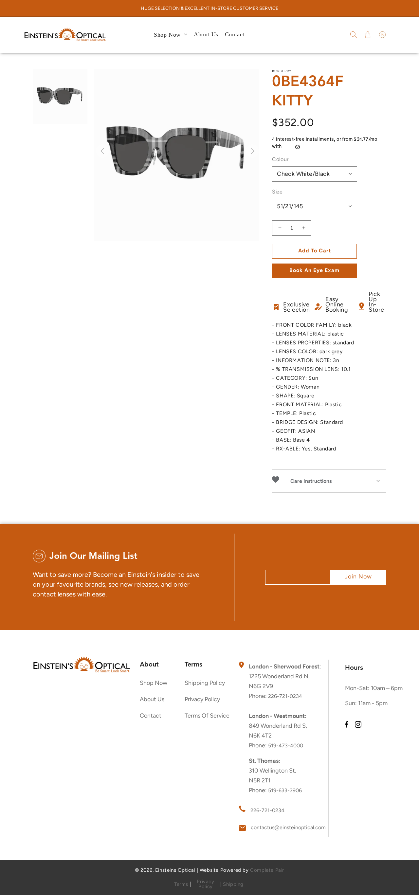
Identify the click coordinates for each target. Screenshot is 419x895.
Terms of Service (207, 716)
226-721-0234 (285, 696)
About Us (152, 699)
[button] (353, 34)
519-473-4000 (285, 745)
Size (277, 192)
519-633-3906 (285, 790)
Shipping (233, 884)
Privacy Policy (202, 699)
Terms (181, 884)
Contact (150, 716)
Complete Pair (267, 870)
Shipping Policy (205, 683)
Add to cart (314, 250)
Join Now (358, 576)
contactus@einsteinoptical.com (288, 827)
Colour (280, 159)
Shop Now (153, 683)
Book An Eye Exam (314, 270)
